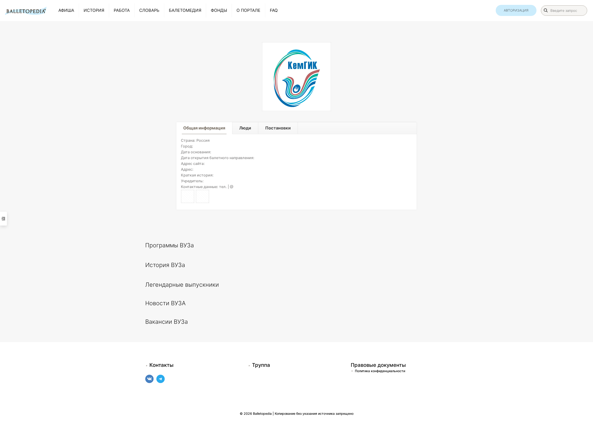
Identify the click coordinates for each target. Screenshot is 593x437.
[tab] (204, 128)
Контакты (161, 365)
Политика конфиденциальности (380, 371)
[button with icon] (187, 196)
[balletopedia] (26, 10)
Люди (245, 128)
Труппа (261, 365)
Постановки (278, 128)
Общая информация (204, 128)
